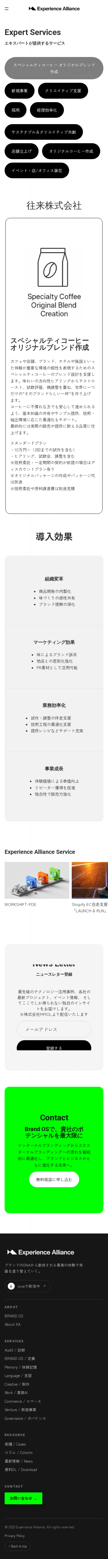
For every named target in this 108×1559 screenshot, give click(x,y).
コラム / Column (19, 1452)
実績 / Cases (15, 1444)
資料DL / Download (21, 1469)
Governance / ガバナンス (25, 1418)
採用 (16, 110)
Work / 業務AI (16, 1392)
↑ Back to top (17, 1546)
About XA (12, 1324)
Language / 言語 (18, 1375)
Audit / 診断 (15, 1350)
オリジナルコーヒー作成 (71, 151)
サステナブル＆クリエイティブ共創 (44, 132)
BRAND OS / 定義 (20, 1358)
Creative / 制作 (17, 1384)
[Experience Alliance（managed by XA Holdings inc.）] (40, 1252)
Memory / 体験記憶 (21, 1367)
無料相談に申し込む (54, 1179)
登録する (54, 1048)
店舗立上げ (22, 151)
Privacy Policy (15, 1535)
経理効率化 (47, 110)
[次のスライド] (97, 888)
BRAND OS (14, 1316)
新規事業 (20, 90)
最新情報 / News (19, 1461)
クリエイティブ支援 (63, 90)
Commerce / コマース (23, 1401)
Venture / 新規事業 (20, 1409)
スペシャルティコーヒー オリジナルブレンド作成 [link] (54, 68)
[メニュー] (6, 8)
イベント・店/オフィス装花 (37, 170)
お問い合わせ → (23, 1498)
